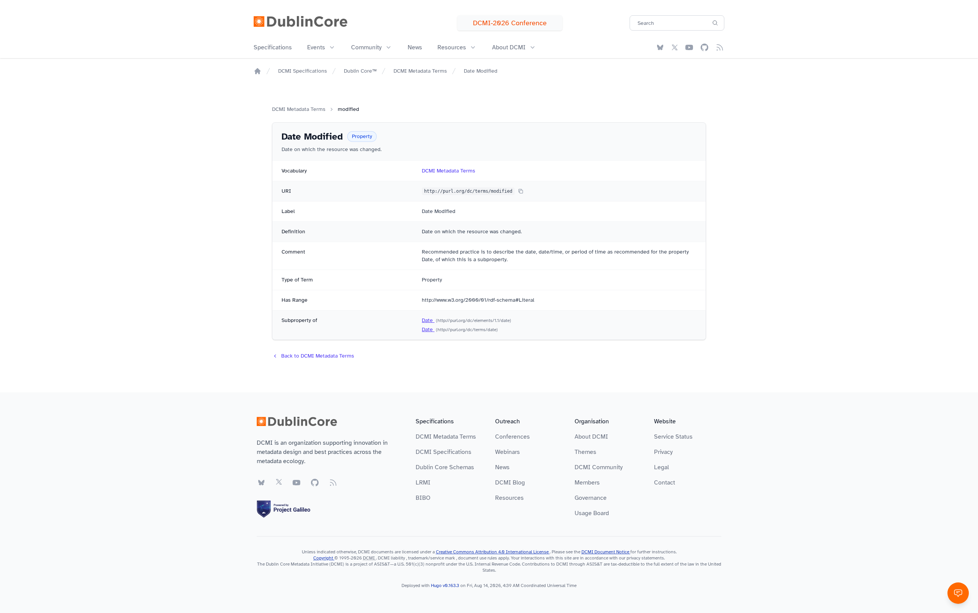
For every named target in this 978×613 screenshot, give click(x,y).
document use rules (477, 558)
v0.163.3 (451, 585)
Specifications (273, 47)
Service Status (673, 437)
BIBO (423, 498)
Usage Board (592, 513)
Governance (591, 498)
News (415, 47)
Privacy (663, 452)
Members (587, 482)
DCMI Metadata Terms (420, 71)
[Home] (257, 71)
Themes (585, 452)
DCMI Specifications (302, 71)
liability (398, 558)
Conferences (512, 437)
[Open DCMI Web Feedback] (958, 593)
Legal (661, 467)
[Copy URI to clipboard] (521, 191)
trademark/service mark (431, 558)
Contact (664, 482)
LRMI (423, 482)
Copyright (323, 558)
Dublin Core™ (360, 71)
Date (428, 320)
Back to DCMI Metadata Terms (317, 356)
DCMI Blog (510, 482)
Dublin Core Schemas (445, 467)
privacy (633, 558)
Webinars (507, 452)
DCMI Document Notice (605, 551)
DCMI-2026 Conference (510, 23)
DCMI (369, 558)
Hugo (436, 585)
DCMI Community (599, 467)
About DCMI (591, 437)
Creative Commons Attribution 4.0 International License (493, 551)
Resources (509, 498)
